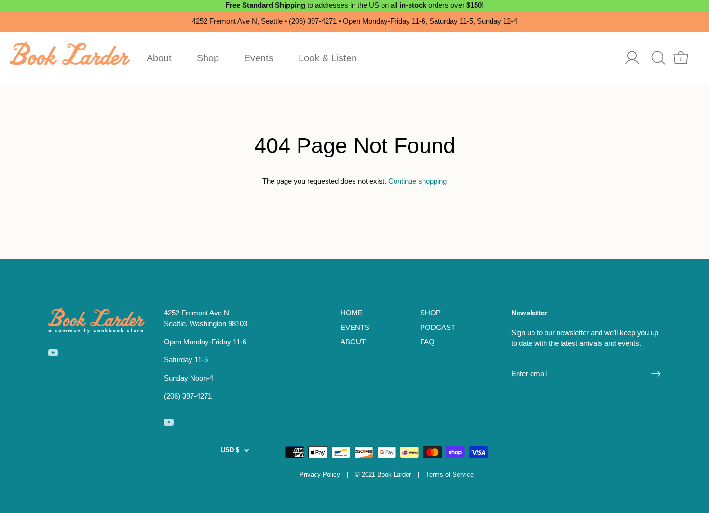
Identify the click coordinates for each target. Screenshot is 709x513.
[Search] (658, 57)
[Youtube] (53, 352)
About (159, 58)
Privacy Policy (320, 474)
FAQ (427, 342)
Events (258, 58)
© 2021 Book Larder (383, 474)
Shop (208, 58)
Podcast (437, 327)
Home (352, 313)
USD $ (230, 450)
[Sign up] (656, 374)
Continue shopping (417, 181)
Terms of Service (450, 474)
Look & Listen (328, 58)
